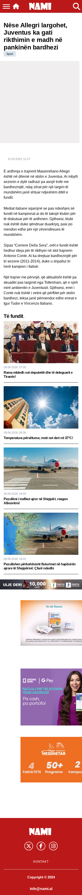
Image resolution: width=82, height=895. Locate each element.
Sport (9, 54)
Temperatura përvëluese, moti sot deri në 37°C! (38, 438)
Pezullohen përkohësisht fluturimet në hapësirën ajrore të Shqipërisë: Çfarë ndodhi (40, 566)
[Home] (16, 6)
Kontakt (41, 861)
